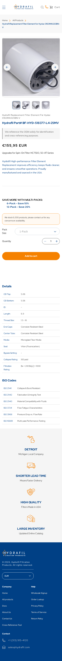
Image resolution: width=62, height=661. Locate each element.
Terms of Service (38, 612)
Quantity (6, 241)
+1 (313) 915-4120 (18, 640)
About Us (6, 612)
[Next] (54, 67)
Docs (4, 606)
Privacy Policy (37, 606)
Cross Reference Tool (12, 625)
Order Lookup (37, 599)
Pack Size (4, 231)
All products (7, 599)
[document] (31, 67)
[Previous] (7, 67)
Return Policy (37, 618)
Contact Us (7, 618)
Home (5, 20)
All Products (18, 20)
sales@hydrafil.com (19, 647)
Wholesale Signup (39, 593)
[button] (42, 7)
